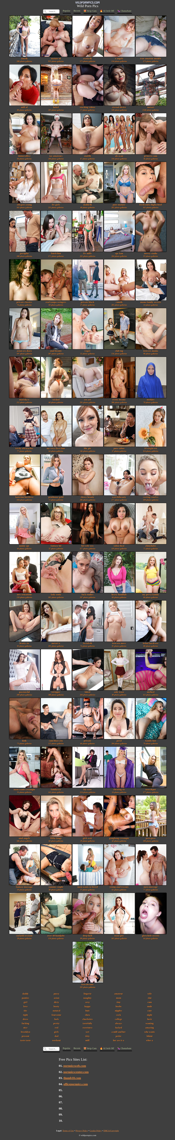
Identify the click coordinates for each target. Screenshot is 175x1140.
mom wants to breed (87, 888)
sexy (87, 1002)
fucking (25, 1023)
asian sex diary (24, 352)
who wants (149, 1032)
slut (149, 998)
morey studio (150, 254)
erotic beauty (119, 401)
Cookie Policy (96, 1131)
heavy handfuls (119, 595)
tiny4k (24, 59)
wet (87, 1032)
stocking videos (87, 108)
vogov (87, 352)
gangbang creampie (119, 839)
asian (56, 998)
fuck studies (87, 595)
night (149, 1015)
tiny (119, 1002)
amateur (118, 993)
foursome (56, 1015)
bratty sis (24, 644)
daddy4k (87, 206)
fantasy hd (56, 547)
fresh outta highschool (150, 206)
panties (25, 998)
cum (150, 1002)
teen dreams (87, 985)
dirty (56, 1002)
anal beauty (56, 352)
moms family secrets (150, 303)
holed (56, 108)
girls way (87, 839)
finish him (56, 254)
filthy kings (56, 839)
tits (25, 1010)
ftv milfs (87, 254)
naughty (87, 998)
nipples (118, 1010)
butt (87, 1010)
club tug (119, 352)
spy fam (119, 254)
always (118, 1023)
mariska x (24, 401)
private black (87, 303)
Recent (77, 10)
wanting (150, 1023)
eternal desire (119, 108)
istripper (56, 693)
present (25, 1036)
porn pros (150, 839)
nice (25, 1027)
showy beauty (87, 498)
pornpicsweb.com (74, 1065)
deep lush (87, 937)
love (25, 1006)
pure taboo (119, 449)
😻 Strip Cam (90, 11)
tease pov (119, 937)
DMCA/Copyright (111, 1131)
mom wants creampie (24, 790)
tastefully (87, 1023)
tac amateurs (56, 157)
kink (24, 742)
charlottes (87, 1019)
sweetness (87, 1027)
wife (150, 993)
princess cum (150, 157)
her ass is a (118, 1040)
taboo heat (119, 547)
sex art (87, 401)
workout (56, 1040)
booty (56, 1006)
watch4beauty (119, 498)
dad (56, 1036)
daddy (25, 993)
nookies (150, 401)
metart (150, 108)
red (56, 1027)
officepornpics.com (75, 1084)
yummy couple (56, 888)
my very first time (56, 449)
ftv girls (56, 206)
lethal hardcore (150, 644)
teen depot (150, 790)
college (118, 1019)
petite (118, 1036)
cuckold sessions (24, 937)
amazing (149, 1027)
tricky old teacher (24, 449)
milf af (24, 108)
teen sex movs (119, 644)
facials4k (87, 644)
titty (87, 1036)
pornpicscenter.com (76, 1072)
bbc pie (87, 449)
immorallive (24, 157)
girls (56, 1032)
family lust (150, 742)
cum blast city (56, 742)
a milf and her (119, 1032)
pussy (56, 993)
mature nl (56, 59)
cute (150, 1010)
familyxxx (56, 790)
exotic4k (87, 59)
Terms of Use (68, 1131)
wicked (56, 401)
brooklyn (25, 1032)
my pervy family (150, 595)
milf (87, 1040)
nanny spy (24, 547)
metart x (56, 644)
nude (149, 1006)
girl (25, 1002)
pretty (56, 1023)
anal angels (24, 839)
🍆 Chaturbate (124, 11)
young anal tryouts (119, 888)
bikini (149, 1036)
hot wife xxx (87, 547)
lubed (87, 693)
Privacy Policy (82, 1131)
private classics (24, 303)
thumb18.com (72, 1078)
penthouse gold (55, 498)
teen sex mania (150, 352)
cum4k (119, 303)
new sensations (24, 595)
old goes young (24, 206)
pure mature (119, 206)
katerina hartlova (24, 498)
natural (56, 1010)
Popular (66, 10)
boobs (119, 1006)
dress (25, 1019)
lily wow (87, 790)
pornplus (24, 254)
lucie (149, 1019)
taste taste (25, 1040)
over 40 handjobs (56, 937)
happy (87, 1006)
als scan (119, 157)
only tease (119, 693)
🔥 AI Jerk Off (107, 11)
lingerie (87, 993)
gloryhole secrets (150, 937)
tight (25, 1015)
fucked (118, 1027)
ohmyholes (150, 547)
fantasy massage (24, 888)
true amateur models (150, 59)
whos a (149, 1040)
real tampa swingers (56, 303)
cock (118, 1015)
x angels (119, 59)
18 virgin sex (150, 449)
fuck (56, 1019)
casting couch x (150, 498)
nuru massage (150, 888)
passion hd (24, 693)
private (87, 742)
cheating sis (119, 790)
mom (118, 998)
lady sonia (56, 595)
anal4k (87, 157)
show (87, 1015)
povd (119, 742)
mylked (150, 693)
